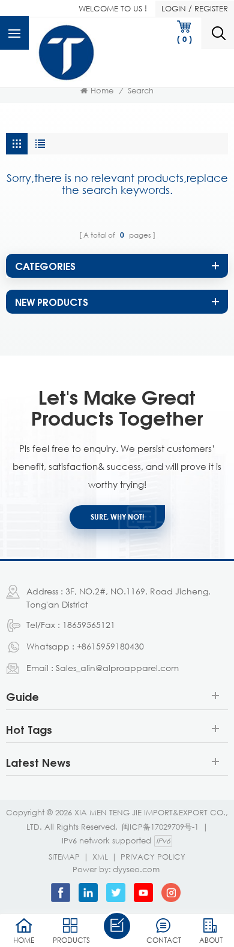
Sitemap (64, 856)
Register (211, 8)
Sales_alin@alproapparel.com (117, 668)
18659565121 (88, 625)
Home (102, 90)
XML (100, 856)
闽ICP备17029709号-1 (160, 826)
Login (173, 8)
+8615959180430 (110, 646)
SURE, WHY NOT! (117, 516)
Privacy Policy (153, 856)
